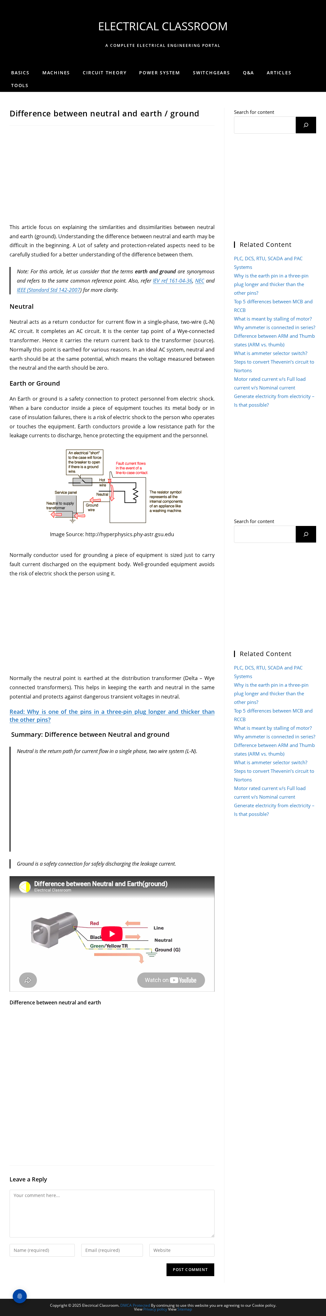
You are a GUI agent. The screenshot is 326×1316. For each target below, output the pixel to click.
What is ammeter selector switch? (270, 353)
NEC (199, 280)
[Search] (305, 125)
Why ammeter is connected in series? (274, 327)
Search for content (254, 112)
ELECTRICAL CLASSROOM (163, 25)
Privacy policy (155, 1309)
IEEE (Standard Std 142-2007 (48, 289)
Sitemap (184, 1309)
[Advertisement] (112, 175)
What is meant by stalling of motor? (273, 318)
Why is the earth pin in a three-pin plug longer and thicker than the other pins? (271, 284)
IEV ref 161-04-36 (172, 280)
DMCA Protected (135, 1305)
